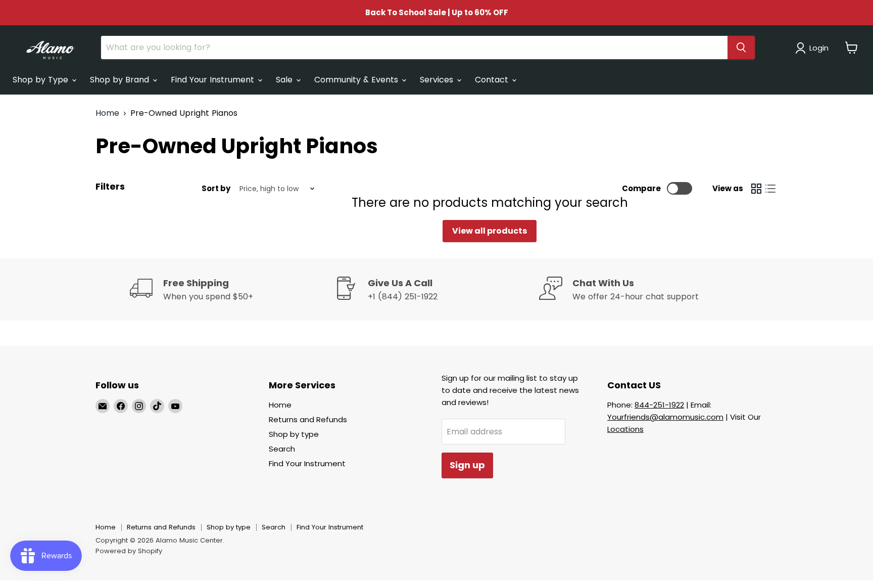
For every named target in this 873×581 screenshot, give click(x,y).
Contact (493, 79)
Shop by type (294, 434)
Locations (625, 429)
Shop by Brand (121, 79)
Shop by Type (42, 79)
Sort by (216, 188)
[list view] (770, 189)
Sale (285, 79)
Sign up (467, 465)
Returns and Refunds (308, 419)
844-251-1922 (659, 404)
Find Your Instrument (214, 79)
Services (438, 79)
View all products (489, 231)
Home (107, 113)
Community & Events (357, 79)
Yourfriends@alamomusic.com (665, 417)
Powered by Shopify (128, 551)
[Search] (741, 47)
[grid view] (756, 189)
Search (282, 448)
